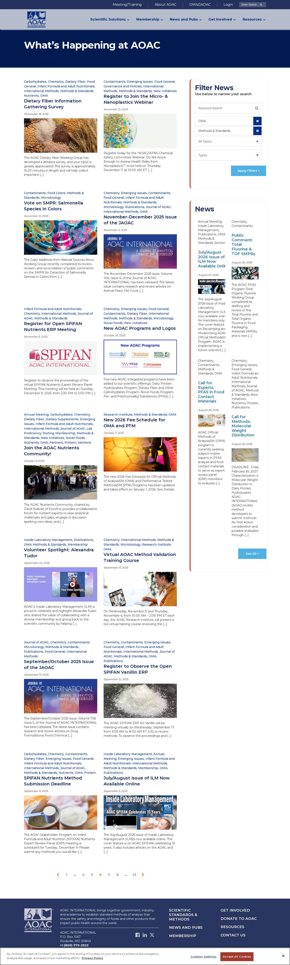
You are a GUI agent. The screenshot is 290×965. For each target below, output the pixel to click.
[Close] (283, 956)
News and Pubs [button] (184, 19)
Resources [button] (252, 19)
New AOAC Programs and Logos (140, 328)
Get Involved (235, 910)
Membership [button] (147, 19)
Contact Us (233, 935)
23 (134, 875)
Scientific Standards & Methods (183, 914)
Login (228, 5)
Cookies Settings (204, 956)
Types (202, 155)
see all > (252, 554)
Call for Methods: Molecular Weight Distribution (243, 426)
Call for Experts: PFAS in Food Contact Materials (211, 392)
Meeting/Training (127, 5)
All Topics (205, 141)
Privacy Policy (92, 957)
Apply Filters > (249, 171)
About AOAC (165, 5)
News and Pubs (186, 927)
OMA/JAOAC (200, 5)
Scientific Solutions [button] (108, 19)
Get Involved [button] (220, 19)
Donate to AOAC (239, 918)
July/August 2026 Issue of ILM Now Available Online (213, 259)
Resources (232, 927)
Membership (182, 936)
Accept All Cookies (237, 956)
